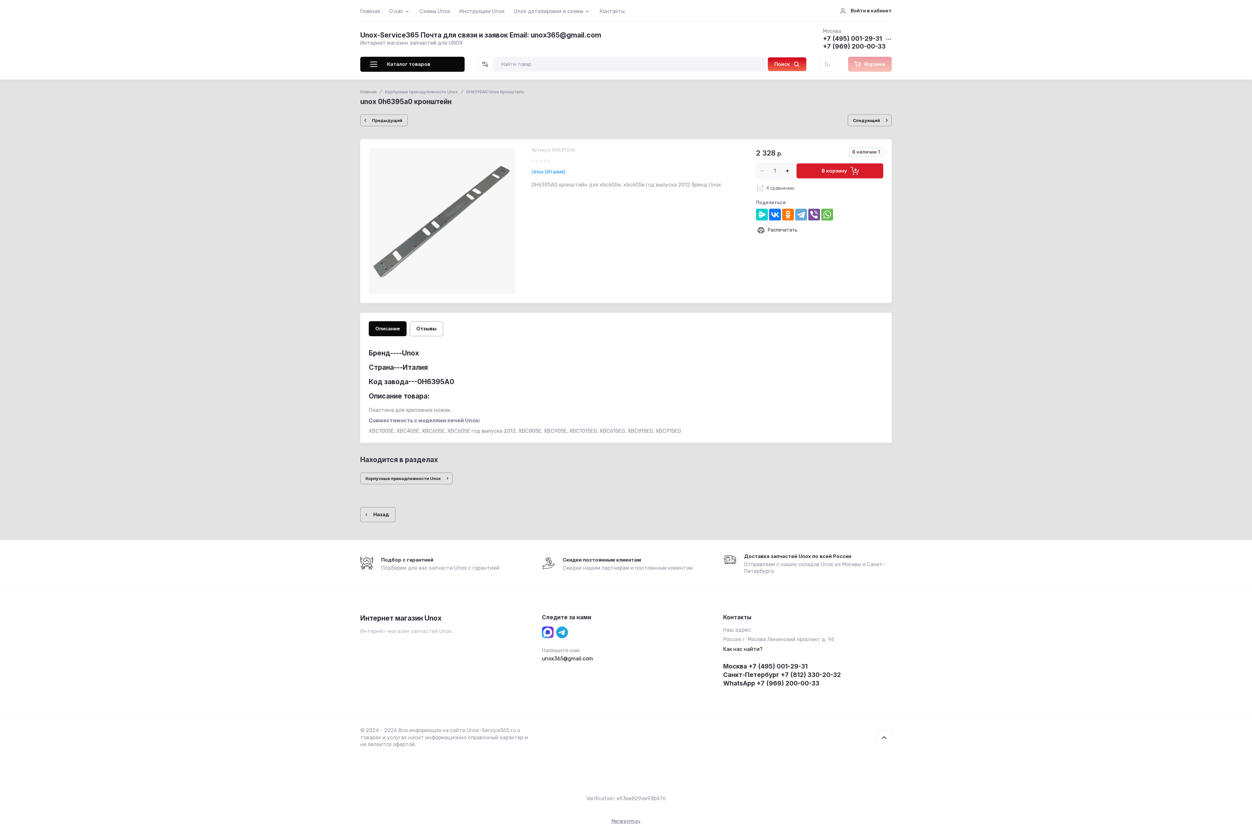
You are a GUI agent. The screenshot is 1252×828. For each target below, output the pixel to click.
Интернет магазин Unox (400, 618)
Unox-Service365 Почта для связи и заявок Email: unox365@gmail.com (480, 35)
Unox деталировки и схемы (548, 11)
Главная (370, 11)
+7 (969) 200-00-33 (854, 46)
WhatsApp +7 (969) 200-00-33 (771, 683)
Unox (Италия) (548, 172)
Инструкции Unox (482, 11)
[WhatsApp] (827, 214)
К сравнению (781, 188)
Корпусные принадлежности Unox (421, 91)
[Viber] (814, 214)
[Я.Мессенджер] (762, 214)
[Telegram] (801, 214)
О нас (396, 11)
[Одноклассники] (788, 214)
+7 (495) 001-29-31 (852, 39)
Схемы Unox (435, 11)
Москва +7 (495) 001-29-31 (765, 666)
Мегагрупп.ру (626, 821)
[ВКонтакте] (775, 214)
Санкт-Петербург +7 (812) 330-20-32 (782, 675)
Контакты (612, 11)
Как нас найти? (743, 649)
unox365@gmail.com (567, 658)
